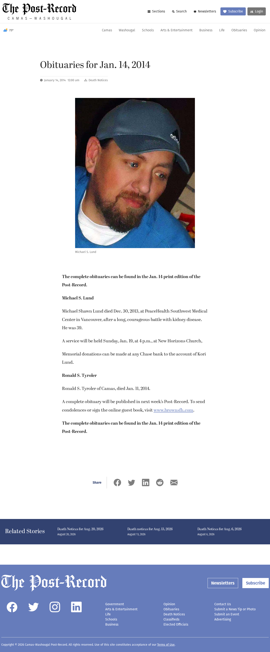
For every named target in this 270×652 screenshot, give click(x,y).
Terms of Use (166, 645)
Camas (107, 30)
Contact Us (222, 604)
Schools (148, 30)
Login (259, 11)
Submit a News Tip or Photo (235, 609)
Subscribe (235, 11)
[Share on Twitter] (131, 482)
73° (11, 30)
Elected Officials (175, 624)
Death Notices (98, 80)
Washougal (127, 30)
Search (181, 11)
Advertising (222, 619)
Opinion (259, 30)
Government (114, 604)
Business (205, 30)
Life (222, 30)
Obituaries (239, 30)
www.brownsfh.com (173, 410)
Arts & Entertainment (177, 30)
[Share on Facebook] (117, 482)
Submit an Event (226, 614)
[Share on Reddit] (159, 482)
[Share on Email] (174, 482)
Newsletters (207, 11)
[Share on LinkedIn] (145, 482)
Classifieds (171, 619)
